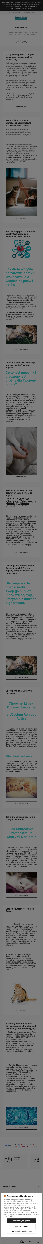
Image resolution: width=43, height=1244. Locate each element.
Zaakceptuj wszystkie (21, 1221)
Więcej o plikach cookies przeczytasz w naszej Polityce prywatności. (21, 1214)
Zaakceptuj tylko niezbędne (21, 1231)
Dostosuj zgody (21, 1226)
